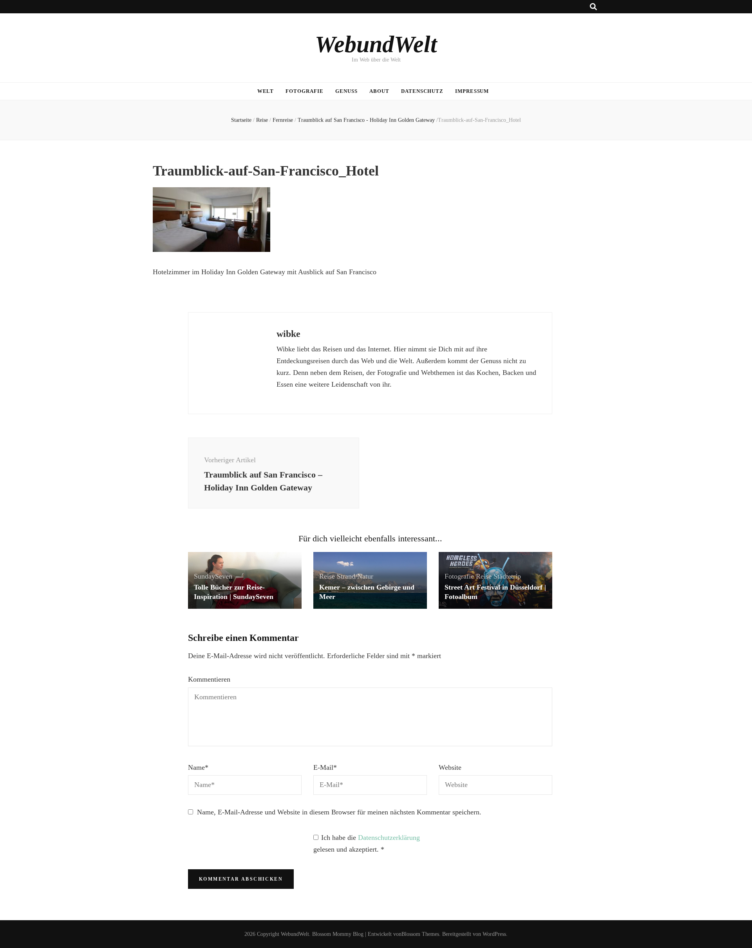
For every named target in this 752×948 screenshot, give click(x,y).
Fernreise (283, 120)
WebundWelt (376, 44)
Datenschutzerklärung (389, 837)
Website (450, 767)
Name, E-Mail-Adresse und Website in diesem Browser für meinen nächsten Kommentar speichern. (339, 812)
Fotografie (305, 91)
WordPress (494, 934)
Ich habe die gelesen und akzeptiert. (366, 843)
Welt (265, 91)
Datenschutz (422, 91)
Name (198, 767)
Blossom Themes (420, 934)
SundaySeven (213, 576)
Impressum (472, 91)
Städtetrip (507, 576)
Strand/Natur (355, 576)
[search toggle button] (593, 7)
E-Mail (325, 767)
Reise (262, 120)
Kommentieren (209, 679)
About (379, 91)
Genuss (346, 91)
